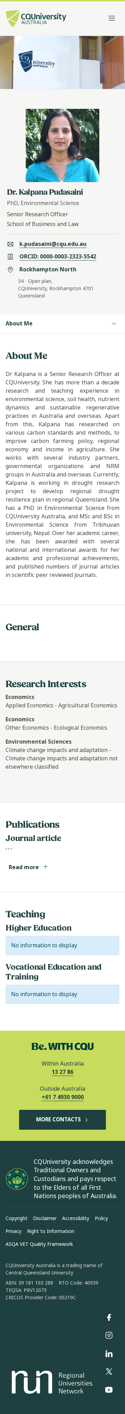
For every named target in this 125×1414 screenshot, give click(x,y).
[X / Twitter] (109, 1371)
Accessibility (75, 1218)
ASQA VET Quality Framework (39, 1244)
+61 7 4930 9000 (63, 1097)
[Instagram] (109, 1335)
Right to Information (50, 1231)
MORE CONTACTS (58, 1119)
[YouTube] (109, 1390)
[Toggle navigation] (112, 18)
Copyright (16, 1218)
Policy (101, 1218)
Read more (24, 867)
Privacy (14, 1231)
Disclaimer (45, 1218)
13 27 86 (62, 1072)
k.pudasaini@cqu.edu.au (52, 244)
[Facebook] (109, 1317)
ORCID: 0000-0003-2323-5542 (57, 257)
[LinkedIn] (109, 1353)
